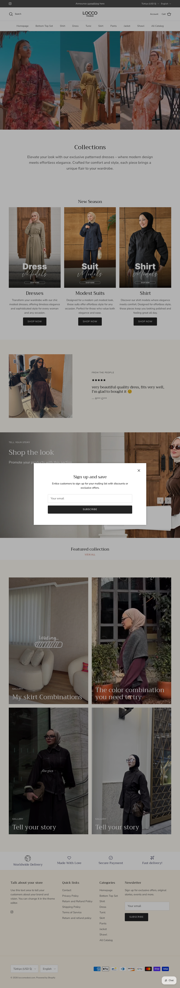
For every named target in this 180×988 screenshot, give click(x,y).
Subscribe (90, 509)
